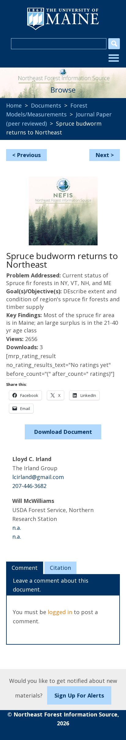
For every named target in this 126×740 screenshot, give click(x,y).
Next (102, 155)
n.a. (16, 527)
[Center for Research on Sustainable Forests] (63, 74)
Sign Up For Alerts (79, 695)
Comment (25, 567)
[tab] (24, 568)
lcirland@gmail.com (38, 477)
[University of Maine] (63, 29)
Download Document (63, 431)
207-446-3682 (29, 485)
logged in (60, 612)
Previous (29, 155)
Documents (46, 105)
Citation (60, 567)
